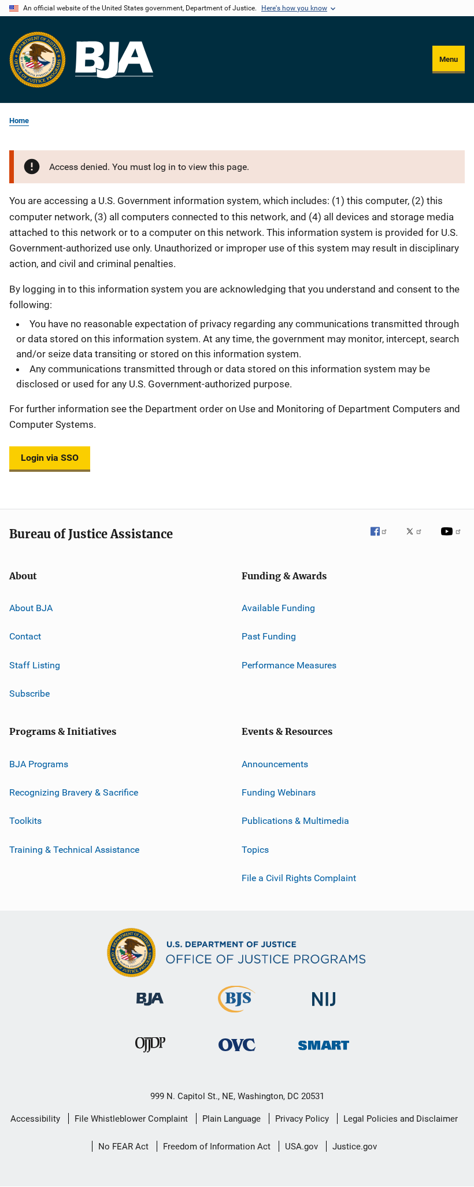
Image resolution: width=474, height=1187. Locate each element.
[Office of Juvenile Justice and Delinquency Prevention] (150, 1054)
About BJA (31, 607)
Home (19, 120)
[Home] (114, 60)
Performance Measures (289, 665)
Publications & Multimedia (295, 820)
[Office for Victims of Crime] (237, 1053)
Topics (255, 849)
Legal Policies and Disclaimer (400, 1119)
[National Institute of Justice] (323, 1008)
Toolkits (25, 820)
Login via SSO (50, 457)
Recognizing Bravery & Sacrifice (73, 792)
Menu (448, 59)
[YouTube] (452, 539)
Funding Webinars (279, 792)
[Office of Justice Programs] (37, 59)
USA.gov (301, 1146)
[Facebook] (383, 539)
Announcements (275, 763)
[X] (418, 539)
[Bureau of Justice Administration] (150, 1007)
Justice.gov (354, 1146)
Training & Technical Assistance (74, 849)
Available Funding (278, 607)
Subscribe (29, 693)
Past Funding (269, 636)
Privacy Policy (302, 1119)
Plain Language (231, 1119)
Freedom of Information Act (217, 1146)
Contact (25, 636)
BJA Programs (38, 763)
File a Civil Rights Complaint (299, 877)
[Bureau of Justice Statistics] (236, 1014)
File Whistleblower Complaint (131, 1119)
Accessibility (35, 1119)
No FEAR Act (123, 1146)
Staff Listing (34, 665)
